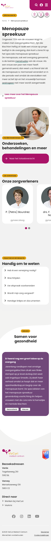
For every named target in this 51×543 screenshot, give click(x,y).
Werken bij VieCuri (14, 501)
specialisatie (9, 15)
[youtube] (37, 516)
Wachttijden (13, 278)
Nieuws (25, 331)
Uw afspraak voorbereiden (21, 286)
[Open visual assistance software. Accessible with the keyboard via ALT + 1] (34, 14)
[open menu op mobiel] (46, 5)
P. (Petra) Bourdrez (18, 212)
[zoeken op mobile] (36, 5)
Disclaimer (45, 532)
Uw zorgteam (10, 176)
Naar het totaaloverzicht (22, 159)
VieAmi (8, 505)
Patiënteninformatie (13, 138)
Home (4, 21)
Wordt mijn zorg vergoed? (20, 293)
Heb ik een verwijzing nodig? (21, 270)
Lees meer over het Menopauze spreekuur (21, 96)
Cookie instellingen (41, 535)
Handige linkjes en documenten (23, 301)
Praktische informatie (14, 258)
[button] (26, 228)
